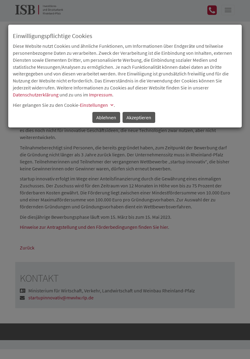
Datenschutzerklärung (36, 95)
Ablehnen (106, 117)
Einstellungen (94, 105)
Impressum (100, 95)
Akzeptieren (139, 117)
